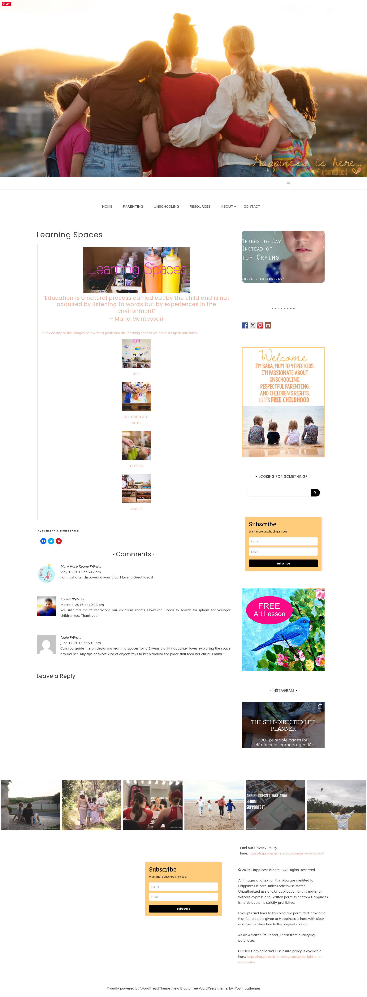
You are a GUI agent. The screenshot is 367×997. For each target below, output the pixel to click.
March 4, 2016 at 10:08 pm (82, 604)
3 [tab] (278, 308)
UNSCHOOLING (166, 206)
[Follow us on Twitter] (253, 325)
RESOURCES (200, 206)
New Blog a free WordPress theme (199, 988)
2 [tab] (275, 308)
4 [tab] (281, 308)
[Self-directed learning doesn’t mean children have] (283, 743)
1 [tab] (272, 308)
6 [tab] (287, 308)
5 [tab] (284, 308)
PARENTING (133, 206)
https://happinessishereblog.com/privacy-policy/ (286, 853)
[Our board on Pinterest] (260, 325)
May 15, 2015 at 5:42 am (80, 572)
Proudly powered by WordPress (132, 988)
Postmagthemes (248, 988)
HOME (107, 206)
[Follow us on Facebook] (245, 325)
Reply (97, 566)
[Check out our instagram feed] (268, 325)
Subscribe (283, 563)
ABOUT (227, 206)
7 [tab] (290, 308)
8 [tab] (294, 308)
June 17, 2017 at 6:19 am (80, 643)
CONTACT (252, 206)
